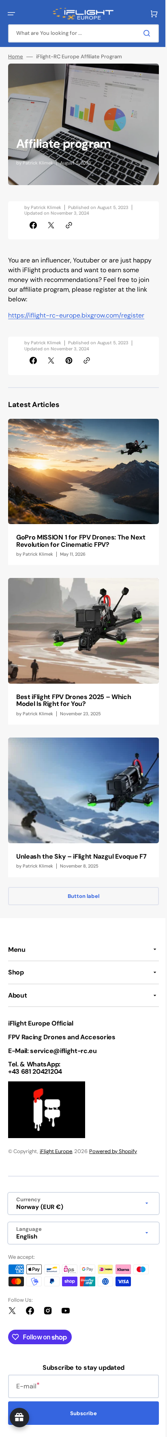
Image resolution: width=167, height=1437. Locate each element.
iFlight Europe (56, 1151)
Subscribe (80, 1413)
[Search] (142, 33)
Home (15, 56)
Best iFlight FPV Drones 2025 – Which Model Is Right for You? (73, 692)
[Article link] (80, 490)
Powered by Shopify (113, 1151)
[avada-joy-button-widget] (19, 1417)
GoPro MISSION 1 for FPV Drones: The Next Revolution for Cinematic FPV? (72, 536)
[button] (11, 14)
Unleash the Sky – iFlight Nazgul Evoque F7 (77, 847)
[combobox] (80, 33)
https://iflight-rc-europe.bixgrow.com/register (76, 315)
